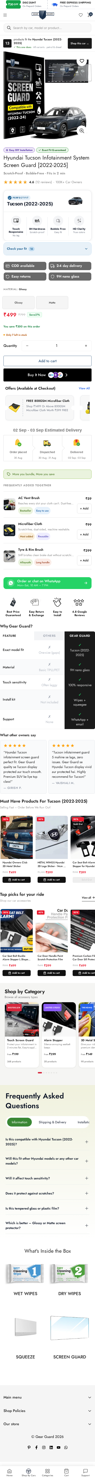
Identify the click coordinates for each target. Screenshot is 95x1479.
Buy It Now (37, 375)
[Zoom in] (82, 130)
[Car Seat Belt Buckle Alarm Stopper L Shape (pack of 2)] (16, 930)
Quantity (10, 345)
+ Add (84, 508)
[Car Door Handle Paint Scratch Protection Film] (52, 930)
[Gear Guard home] (43, 15)
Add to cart (18, 879)
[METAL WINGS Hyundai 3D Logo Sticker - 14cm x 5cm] (52, 837)
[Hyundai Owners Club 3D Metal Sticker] (16, 837)
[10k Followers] (44, 1447)
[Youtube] (58, 1447)
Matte (52, 303)
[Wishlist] (81, 15)
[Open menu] (5, 15)
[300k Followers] (36, 1447)
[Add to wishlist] (82, 61)
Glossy (19, 303)
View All (84, 388)
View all (86, 898)
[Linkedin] (51, 1447)
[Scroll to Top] (86, 1454)
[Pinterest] (29, 1447)
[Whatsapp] (66, 1447)
